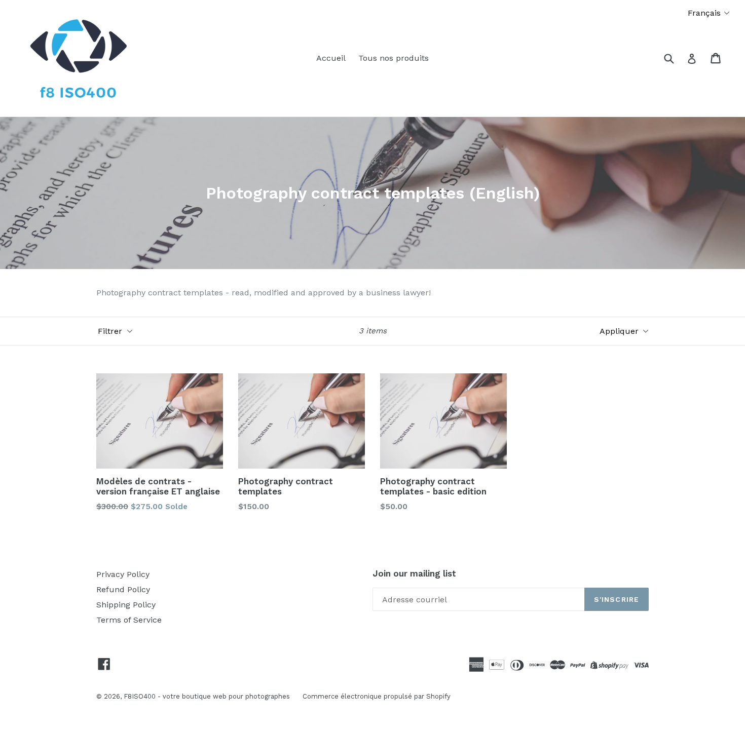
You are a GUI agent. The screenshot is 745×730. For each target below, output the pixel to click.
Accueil (331, 58)
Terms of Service (129, 620)
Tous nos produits (393, 58)
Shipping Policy (126, 604)
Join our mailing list (414, 573)
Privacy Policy (123, 574)
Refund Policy (123, 589)
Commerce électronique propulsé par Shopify (377, 696)
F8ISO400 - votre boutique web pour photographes (207, 696)
